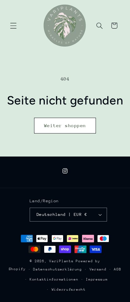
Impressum (97, 279)
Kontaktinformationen (54, 279)
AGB (117, 269)
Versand (98, 269)
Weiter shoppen (65, 125)
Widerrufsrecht (69, 289)
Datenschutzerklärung (57, 269)
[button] (13, 25)
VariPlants (61, 261)
